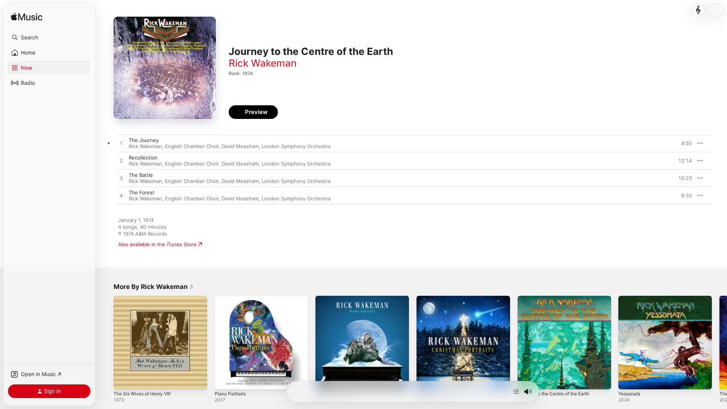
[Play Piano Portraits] (224, 380)
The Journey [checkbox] (144, 140)
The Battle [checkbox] (141, 175)
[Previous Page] (106, 342)
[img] (26, 17)
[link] (154, 287)
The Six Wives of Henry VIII (145, 299)
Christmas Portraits (439, 299)
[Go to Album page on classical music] (698, 10)
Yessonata (630, 299)
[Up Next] (516, 391)
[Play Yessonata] (627, 380)
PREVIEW (683, 143)
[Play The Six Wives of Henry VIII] (123, 380)
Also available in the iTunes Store (157, 244)
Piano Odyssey (332, 299)
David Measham (240, 146)
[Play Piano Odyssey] (325, 380)
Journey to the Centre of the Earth (559, 299)
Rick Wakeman (262, 63)
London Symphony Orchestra (296, 146)
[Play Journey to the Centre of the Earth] (527, 380)
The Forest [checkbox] (141, 192)
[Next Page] (719, 342)
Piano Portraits (232, 299)
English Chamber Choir (191, 146)
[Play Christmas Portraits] (426, 380)
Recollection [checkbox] (143, 158)
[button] (49, 37)
